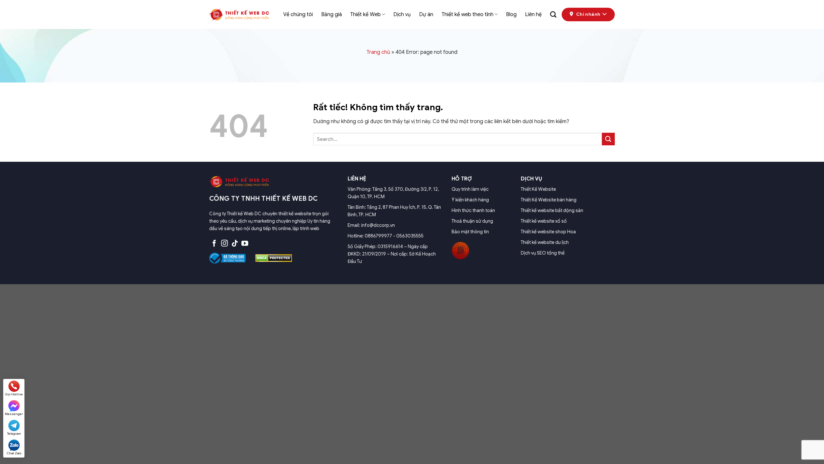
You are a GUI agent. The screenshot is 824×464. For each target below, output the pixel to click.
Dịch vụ (402, 14)
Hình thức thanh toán (473, 210)
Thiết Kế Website (538, 189)
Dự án (426, 14)
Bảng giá (331, 14)
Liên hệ (533, 14)
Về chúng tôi (298, 14)
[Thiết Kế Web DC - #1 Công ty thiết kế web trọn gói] (241, 14)
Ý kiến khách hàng (470, 200)
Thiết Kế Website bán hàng (548, 200)
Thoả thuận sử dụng (472, 221)
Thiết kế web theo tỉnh (467, 14)
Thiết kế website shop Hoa (548, 232)
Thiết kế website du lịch (545, 242)
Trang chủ (378, 52)
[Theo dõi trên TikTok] (234, 243)
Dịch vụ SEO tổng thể (543, 253)
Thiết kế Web (365, 14)
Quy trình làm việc (470, 189)
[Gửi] (608, 139)
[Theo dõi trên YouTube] (244, 243)
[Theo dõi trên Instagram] (224, 243)
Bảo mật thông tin (470, 232)
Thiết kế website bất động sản (552, 210)
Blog (511, 14)
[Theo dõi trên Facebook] (214, 243)
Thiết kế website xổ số (544, 221)
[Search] (553, 14)
